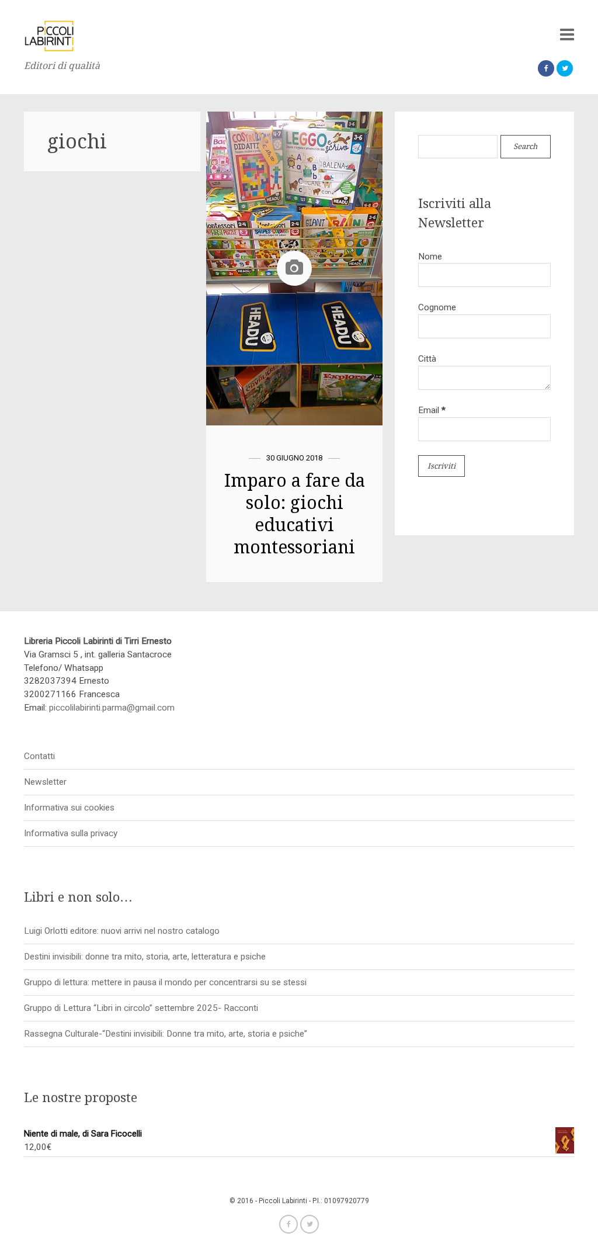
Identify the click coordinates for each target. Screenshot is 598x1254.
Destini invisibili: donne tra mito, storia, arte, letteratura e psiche (145, 956)
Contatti (39, 756)
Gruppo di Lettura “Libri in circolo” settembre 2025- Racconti (141, 1008)
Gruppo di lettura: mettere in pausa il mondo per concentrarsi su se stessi (165, 982)
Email (432, 410)
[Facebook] (546, 68)
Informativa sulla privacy (70, 833)
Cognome (437, 307)
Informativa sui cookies (69, 807)
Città (427, 359)
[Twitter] (565, 68)
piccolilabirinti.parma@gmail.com (112, 707)
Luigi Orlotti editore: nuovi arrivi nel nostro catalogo (122, 931)
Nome (430, 256)
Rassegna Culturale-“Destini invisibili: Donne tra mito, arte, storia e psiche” (165, 1033)
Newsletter (45, 782)
